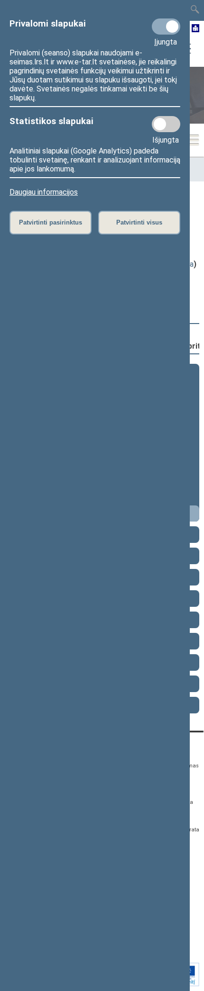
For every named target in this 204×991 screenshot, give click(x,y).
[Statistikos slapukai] (166, 124)
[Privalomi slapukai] (166, 26)
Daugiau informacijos (43, 192)
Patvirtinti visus (139, 222)
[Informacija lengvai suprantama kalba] (196, 29)
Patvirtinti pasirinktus (50, 222)
